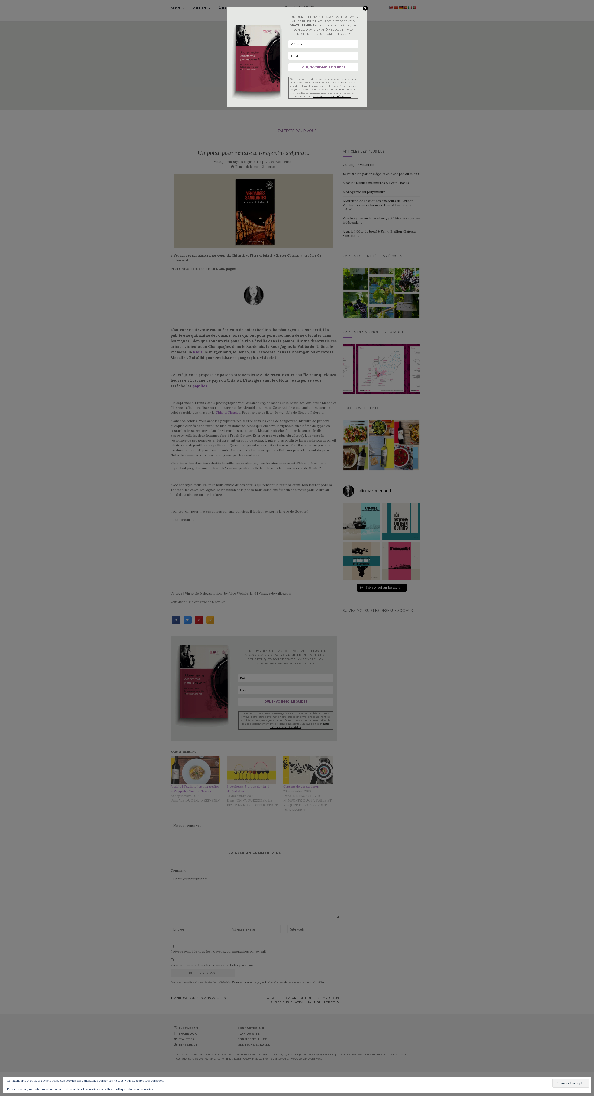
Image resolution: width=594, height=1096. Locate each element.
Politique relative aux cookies (133, 1089)
